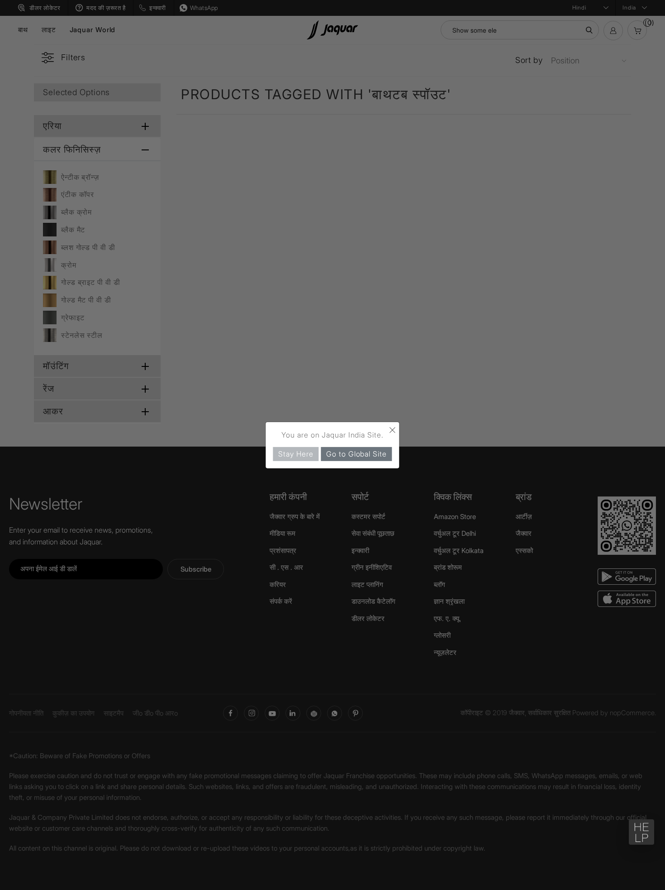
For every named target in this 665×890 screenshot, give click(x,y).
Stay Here (295, 453)
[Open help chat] (641, 832)
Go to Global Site (356, 453)
